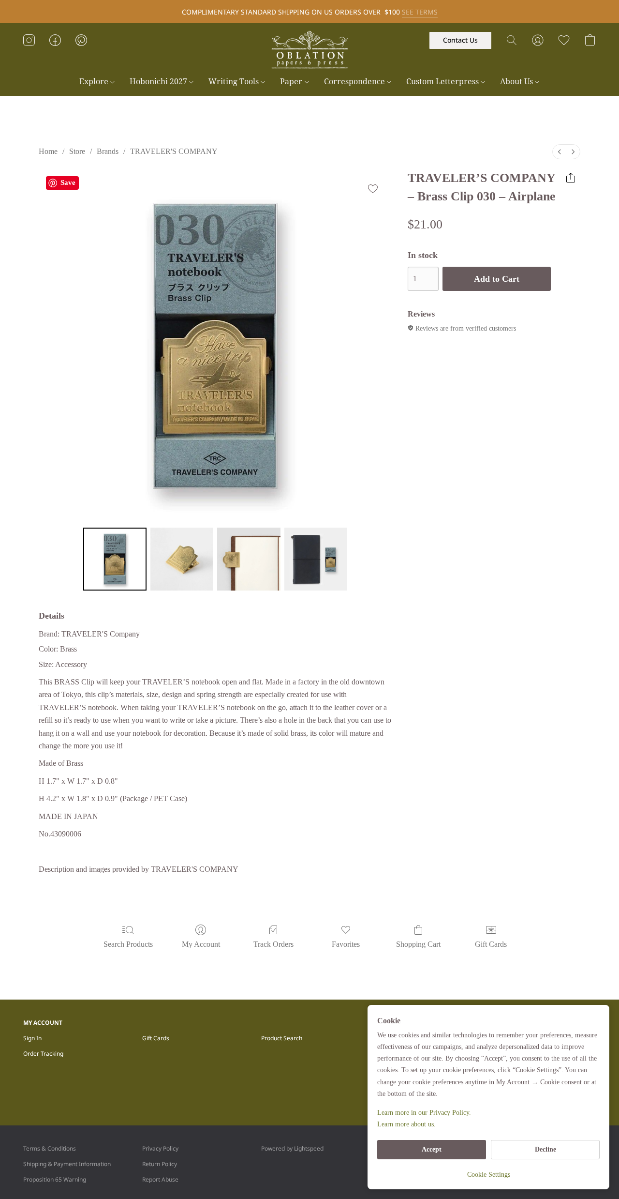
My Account (201, 944)
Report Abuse (160, 1179)
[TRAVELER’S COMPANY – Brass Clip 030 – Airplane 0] (114, 559)
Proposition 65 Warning (54, 1179)
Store (77, 151)
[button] (309, 49)
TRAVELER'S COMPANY (174, 151)
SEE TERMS (420, 11)
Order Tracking (43, 1053)
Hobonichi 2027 (159, 81)
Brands (107, 151)
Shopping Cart (418, 944)
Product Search (281, 1038)
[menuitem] (559, 152)
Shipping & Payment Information (67, 1164)
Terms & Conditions (49, 1148)
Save (67, 182)
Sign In (32, 1038)
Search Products (128, 944)
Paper (292, 81)
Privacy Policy (160, 1148)
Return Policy (159, 1164)
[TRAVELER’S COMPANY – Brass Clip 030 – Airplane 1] (181, 559)
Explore (94, 81)
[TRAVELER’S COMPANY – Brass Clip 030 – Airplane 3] (315, 559)
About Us (517, 81)
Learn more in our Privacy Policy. (424, 1112)
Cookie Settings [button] (488, 1174)
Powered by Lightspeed (292, 1148)
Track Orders (273, 944)
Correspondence (355, 81)
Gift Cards (491, 944)
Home (48, 151)
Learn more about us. (406, 1124)
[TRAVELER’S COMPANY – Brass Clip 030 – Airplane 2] (248, 559)
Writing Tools (234, 81)
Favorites (346, 944)
